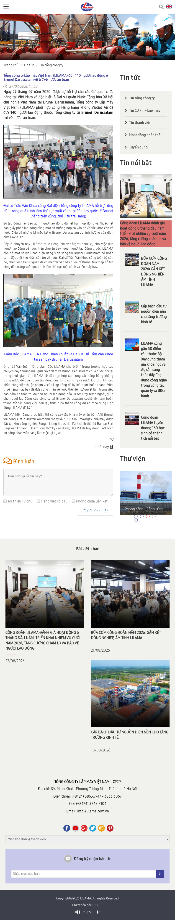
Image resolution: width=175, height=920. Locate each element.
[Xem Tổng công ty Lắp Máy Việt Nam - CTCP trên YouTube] (75, 828)
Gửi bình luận (97, 510)
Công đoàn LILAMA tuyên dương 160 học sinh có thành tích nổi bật (153, 428)
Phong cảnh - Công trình (144, 508)
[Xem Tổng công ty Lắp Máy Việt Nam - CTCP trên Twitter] (92, 828)
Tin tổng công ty (51, 65)
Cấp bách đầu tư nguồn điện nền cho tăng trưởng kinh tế (154, 314)
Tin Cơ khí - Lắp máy (144, 110)
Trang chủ (10, 65)
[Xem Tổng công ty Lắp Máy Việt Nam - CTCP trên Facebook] (66, 828)
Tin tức (29, 65)
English (169, 6)
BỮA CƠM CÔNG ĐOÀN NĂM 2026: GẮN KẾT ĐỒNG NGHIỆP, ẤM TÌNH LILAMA (154, 271)
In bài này (102, 446)
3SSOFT (97, 905)
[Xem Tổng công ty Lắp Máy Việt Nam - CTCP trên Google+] (84, 828)
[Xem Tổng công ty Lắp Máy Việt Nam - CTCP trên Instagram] (101, 828)
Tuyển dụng (138, 147)
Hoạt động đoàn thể (145, 134)
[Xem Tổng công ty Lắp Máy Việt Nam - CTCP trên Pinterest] (110, 828)
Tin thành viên (140, 122)
